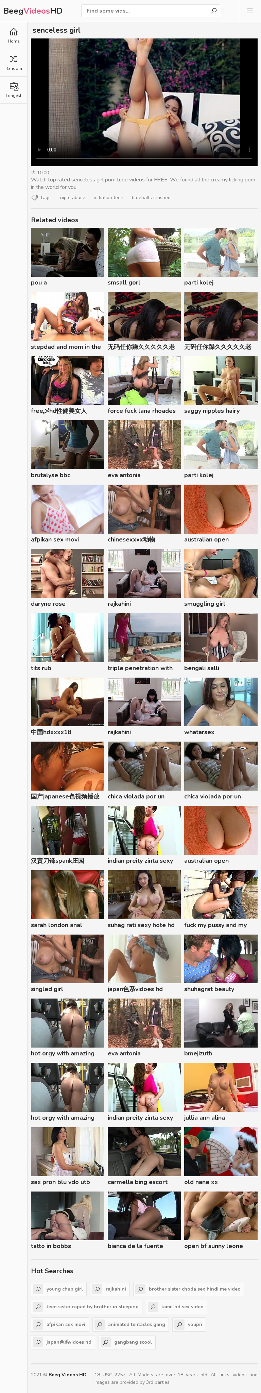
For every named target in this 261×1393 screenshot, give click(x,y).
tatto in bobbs (51, 1246)
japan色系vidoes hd (135, 989)
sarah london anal (56, 925)
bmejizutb (198, 1053)
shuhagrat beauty (209, 989)
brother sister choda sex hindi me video (195, 1289)
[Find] (213, 10)
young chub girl (65, 1289)
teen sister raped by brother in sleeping (93, 1306)
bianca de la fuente (135, 1246)
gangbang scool (133, 1342)
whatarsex (199, 732)
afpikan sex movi (55, 539)
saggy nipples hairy (212, 411)
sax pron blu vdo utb (60, 1182)
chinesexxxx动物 (131, 539)
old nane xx (201, 1182)
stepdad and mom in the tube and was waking (66, 348)
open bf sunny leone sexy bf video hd (213, 1247)
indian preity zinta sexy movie (140, 862)
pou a (39, 282)
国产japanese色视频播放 (65, 796)
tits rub (41, 668)
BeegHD (33, 10)
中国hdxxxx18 (51, 732)
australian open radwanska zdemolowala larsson (220, 540)
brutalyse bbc (50, 475)
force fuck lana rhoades (142, 411)
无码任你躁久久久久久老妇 (141, 348)
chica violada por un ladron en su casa (136, 797)
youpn (195, 1324)
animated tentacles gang (136, 1324)
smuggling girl (204, 604)
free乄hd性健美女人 (59, 411)
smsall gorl (124, 282)
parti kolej (198, 282)
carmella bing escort (138, 1182)
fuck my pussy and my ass (215, 926)
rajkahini (119, 604)
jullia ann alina (204, 1118)
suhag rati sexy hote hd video (141, 926)
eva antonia (124, 475)
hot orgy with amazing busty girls (62, 1054)
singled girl (47, 989)
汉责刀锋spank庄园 (57, 861)
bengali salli (201, 668)
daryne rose (48, 604)
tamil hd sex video (182, 1306)
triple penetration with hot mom (140, 669)
